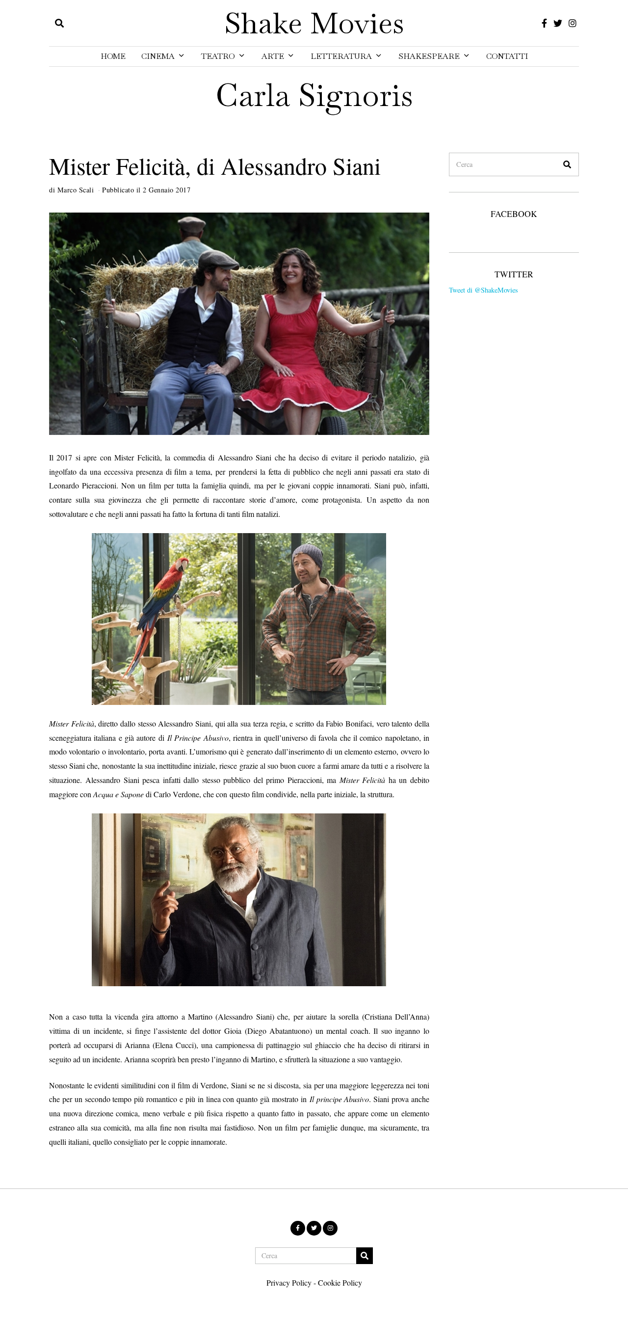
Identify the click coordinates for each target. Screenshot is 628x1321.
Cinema (158, 56)
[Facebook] (544, 23)
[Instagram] (572, 23)
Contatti (507, 56)
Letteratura (341, 56)
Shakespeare (429, 56)
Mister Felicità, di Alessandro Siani (215, 165)
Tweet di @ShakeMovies (483, 290)
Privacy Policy (289, 1282)
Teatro (218, 56)
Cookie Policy (340, 1282)
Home (113, 56)
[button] (567, 164)
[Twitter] (558, 23)
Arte (273, 56)
